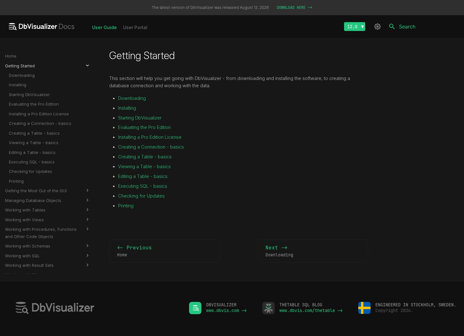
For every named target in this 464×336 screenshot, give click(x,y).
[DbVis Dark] (377, 26)
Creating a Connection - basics (151, 147)
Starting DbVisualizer (140, 118)
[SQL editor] (94, 308)
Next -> (279, 251)
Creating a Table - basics (145, 157)
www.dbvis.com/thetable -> (310, 310)
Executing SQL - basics (142, 186)
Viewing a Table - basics (144, 166)
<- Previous (134, 251)
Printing (126, 206)
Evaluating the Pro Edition (144, 127)
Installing (127, 108)
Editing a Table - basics (143, 176)
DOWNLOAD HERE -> (294, 7)
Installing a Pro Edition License (149, 137)
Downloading (132, 98)
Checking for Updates (141, 196)
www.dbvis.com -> (226, 310)
